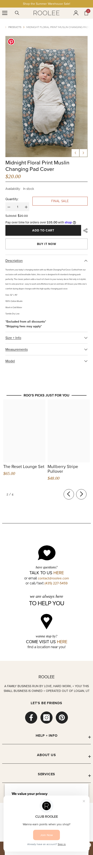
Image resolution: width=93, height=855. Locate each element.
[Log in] (76, 13)
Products (14, 27)
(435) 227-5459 (56, 583)
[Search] (17, 13)
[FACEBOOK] (31, 717)
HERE (58, 573)
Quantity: (12, 199)
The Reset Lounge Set (23, 466)
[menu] (4, 13)
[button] (75, 153)
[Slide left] (69, 494)
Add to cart (43, 230)
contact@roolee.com (53, 578)
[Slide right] (81, 494)
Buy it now (46, 244)
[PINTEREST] (62, 717)
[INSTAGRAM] (46, 717)
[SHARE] (84, 230)
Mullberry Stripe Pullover (63, 469)
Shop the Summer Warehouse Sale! (46, 4)
